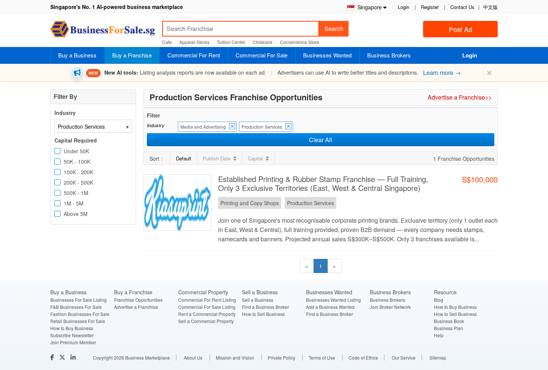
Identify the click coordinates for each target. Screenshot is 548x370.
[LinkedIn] (73, 357)
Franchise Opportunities (138, 300)
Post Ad (460, 29)
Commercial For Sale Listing (207, 307)
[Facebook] (53, 357)
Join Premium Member (73, 342)
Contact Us (462, 6)
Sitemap (437, 357)
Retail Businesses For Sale (77, 321)
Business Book (449, 321)
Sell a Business (257, 300)
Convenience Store (299, 42)
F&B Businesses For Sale (76, 307)
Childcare (263, 42)
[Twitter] (63, 357)
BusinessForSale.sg (102, 31)
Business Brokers (389, 55)
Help (439, 335)
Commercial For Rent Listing (207, 300)
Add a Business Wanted (330, 307)
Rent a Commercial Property (207, 314)
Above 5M (76, 213)
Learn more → (442, 72)
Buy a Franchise (132, 55)
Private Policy (281, 357)
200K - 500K (78, 182)
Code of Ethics (363, 357)
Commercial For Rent (193, 55)
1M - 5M (74, 203)
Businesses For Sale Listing (78, 300)
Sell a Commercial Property (206, 321)
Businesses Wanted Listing (333, 300)
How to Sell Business (263, 314)
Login (403, 6)
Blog (438, 300)
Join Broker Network (390, 307)
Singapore (368, 7)
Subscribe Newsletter (72, 335)
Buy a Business (77, 55)
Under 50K (76, 151)
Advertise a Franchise (136, 307)
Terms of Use (322, 357)
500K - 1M (76, 193)
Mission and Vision (235, 357)
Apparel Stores (194, 42)
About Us (193, 357)
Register (430, 6)
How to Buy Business (71, 328)
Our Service (404, 357)
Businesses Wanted (327, 55)
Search (333, 28)
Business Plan (448, 328)
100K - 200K (78, 172)
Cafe (167, 42)
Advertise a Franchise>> (460, 97)
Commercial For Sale (261, 55)
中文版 (490, 6)
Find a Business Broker (265, 307)
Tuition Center (231, 42)
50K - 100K (77, 161)
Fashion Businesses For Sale (80, 314)
